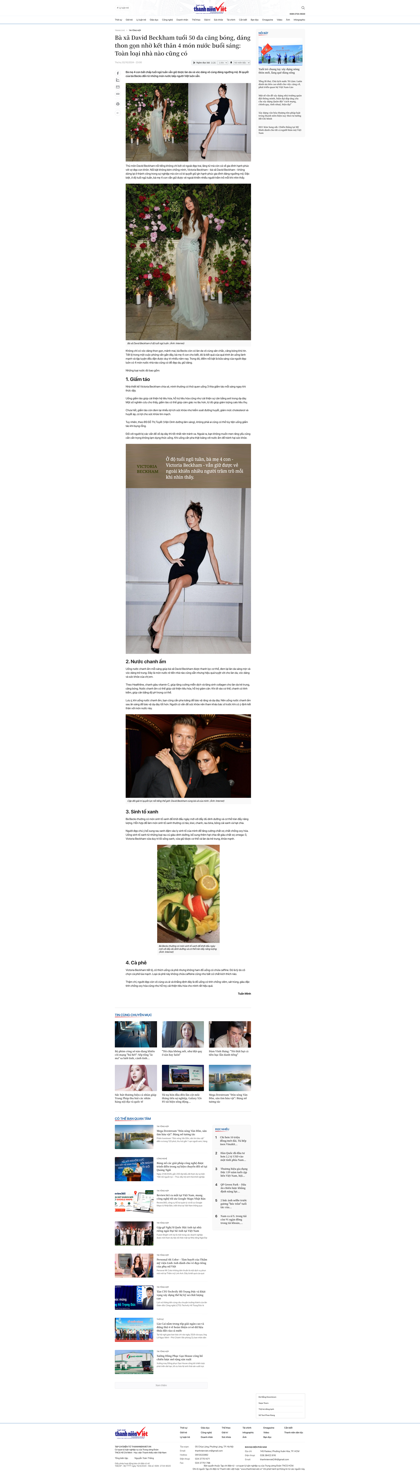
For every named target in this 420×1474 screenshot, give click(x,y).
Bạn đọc (255, 20)
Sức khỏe (218, 20)
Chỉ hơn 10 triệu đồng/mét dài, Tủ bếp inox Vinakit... (233, 1141)
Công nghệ (167, 20)
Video (279, 20)
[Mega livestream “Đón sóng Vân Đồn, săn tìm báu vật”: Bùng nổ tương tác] (230, 1078)
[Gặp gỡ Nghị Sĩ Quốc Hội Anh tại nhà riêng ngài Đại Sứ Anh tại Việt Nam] (134, 1233)
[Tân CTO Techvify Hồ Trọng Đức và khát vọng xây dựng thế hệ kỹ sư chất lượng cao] (134, 1298)
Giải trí (207, 20)
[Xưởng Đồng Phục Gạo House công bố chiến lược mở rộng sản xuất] (134, 1362)
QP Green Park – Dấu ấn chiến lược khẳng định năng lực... (233, 1188)
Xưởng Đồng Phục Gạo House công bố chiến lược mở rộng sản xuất (180, 1357)
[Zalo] (118, 80)
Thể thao (196, 20)
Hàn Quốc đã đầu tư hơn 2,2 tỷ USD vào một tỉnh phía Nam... (233, 1156)
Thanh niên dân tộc (293, 1432)
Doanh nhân (182, 20)
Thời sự (118, 20)
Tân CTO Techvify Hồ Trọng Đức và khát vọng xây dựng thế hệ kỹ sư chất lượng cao (181, 1295)
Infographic (248, 1432)
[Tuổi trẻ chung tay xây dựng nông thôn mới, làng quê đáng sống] (281, 51)
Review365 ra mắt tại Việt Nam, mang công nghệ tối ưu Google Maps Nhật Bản (181, 1197)
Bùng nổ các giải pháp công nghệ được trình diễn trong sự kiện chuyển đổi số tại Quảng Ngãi (182, 1166)
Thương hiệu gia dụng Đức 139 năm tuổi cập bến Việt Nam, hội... (233, 1172)
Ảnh (288, 20)
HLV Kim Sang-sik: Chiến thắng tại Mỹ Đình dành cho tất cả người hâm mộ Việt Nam (280, 130)
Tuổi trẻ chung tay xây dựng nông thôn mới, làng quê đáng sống (279, 70)
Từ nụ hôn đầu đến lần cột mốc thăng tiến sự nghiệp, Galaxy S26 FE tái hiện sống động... (182, 1098)
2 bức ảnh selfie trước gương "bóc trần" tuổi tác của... (233, 1204)
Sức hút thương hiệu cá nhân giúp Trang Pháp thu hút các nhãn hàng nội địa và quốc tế (135, 1098)
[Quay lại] (118, 113)
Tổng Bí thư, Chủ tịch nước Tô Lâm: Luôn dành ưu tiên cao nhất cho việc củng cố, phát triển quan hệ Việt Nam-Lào (280, 84)
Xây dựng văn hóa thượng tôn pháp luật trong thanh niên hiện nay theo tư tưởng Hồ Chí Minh (280, 115)
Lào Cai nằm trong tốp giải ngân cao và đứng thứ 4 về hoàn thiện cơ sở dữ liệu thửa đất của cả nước (180, 1327)
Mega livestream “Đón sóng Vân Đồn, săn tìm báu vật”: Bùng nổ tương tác (228, 1098)
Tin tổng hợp (135, 30)
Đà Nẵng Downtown (267, 1397)
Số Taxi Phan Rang (267, 1415)
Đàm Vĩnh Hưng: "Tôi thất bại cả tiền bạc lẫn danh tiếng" (228, 1053)
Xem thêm (161, 1385)
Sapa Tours (263, 1403)
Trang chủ (120, 30)
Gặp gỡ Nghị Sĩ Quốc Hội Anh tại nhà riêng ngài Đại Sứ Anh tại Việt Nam (179, 1229)
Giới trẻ (129, 20)
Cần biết (243, 20)
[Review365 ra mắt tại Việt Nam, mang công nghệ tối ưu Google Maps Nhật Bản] (134, 1201)
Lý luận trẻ (141, 20)
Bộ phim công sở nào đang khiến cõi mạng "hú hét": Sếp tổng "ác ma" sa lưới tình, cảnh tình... (135, 1055)
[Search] (303, 8)
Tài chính (231, 20)
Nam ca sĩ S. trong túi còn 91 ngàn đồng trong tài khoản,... (234, 1219)
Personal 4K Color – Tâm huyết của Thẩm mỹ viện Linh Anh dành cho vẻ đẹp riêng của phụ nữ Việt (182, 1263)
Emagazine (267, 20)
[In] (118, 105)
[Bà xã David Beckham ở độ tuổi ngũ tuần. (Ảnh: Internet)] (188, 262)
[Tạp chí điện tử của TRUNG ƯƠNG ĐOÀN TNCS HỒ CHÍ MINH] (210, 8)
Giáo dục (154, 20)
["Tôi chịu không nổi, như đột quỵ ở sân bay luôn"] (183, 1034)
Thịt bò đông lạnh (266, 1409)
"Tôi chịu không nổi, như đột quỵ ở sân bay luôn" (182, 1053)
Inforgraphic (299, 20)
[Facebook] (118, 73)
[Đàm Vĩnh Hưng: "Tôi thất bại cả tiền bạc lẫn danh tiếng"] (230, 1034)
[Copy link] (118, 95)
